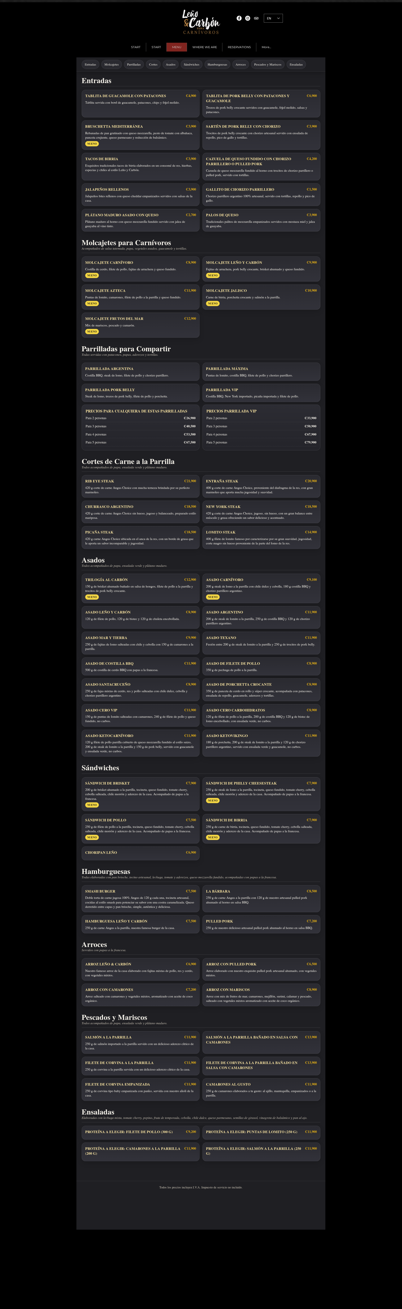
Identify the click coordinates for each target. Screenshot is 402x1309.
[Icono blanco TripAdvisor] (256, 18)
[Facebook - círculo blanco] (239, 18)
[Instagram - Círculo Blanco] (247, 18)
